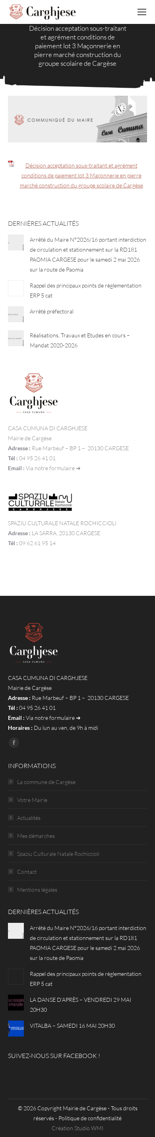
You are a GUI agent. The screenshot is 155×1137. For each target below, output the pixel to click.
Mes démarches (36, 835)
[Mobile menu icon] (142, 12)
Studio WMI (88, 1128)
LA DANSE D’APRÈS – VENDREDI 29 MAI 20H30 (80, 1004)
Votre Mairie (32, 799)
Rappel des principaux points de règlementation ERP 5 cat (85, 290)
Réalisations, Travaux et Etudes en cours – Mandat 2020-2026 (80, 340)
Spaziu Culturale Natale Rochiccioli (58, 853)
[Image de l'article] (16, 242)
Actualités (29, 817)
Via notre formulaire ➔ (53, 468)
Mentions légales (37, 889)
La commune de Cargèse (46, 781)
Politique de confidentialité (90, 1118)
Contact (27, 871)
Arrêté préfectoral (52, 311)
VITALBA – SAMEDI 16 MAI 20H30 (72, 1025)
